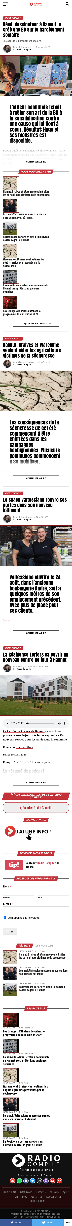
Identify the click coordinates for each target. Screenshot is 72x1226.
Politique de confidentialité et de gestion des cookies (36, 1213)
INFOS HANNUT (26, 1192)
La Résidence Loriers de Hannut (24, 731)
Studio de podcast (37, 1201)
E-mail (8, 903)
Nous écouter (10, 1192)
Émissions (54, 1192)
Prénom (7, 897)
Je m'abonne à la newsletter (24, 917)
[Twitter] (32, 1180)
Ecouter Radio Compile (37, 807)
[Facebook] (26, 1180)
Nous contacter (53, 1196)
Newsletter (36, 1196)
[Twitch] (46, 1180)
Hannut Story (24, 747)
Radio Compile (24, 49)
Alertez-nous (21, 1196)
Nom (7, 886)
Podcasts (41, 1192)
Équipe (65, 1192)
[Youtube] (52, 1180)
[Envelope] (12, 1180)
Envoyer (10, 931)
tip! (14, 864)
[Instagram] (39, 1180)
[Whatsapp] (19, 1180)
